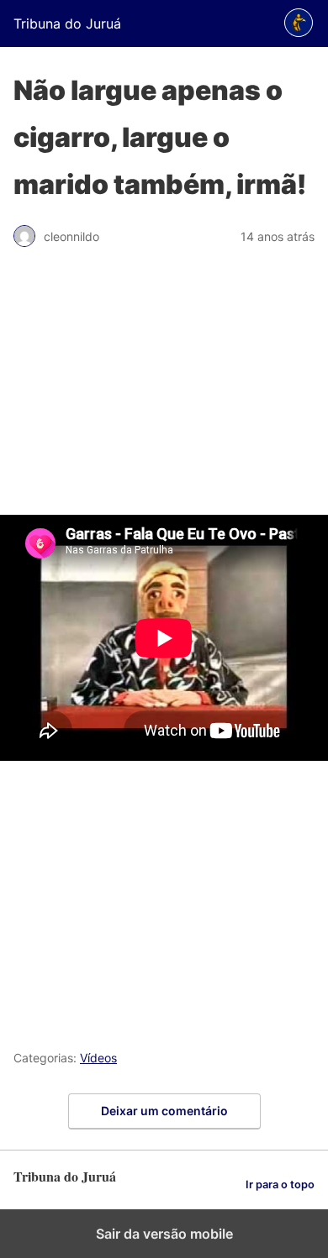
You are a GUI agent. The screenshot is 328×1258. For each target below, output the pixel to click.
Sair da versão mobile (164, 1233)
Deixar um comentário (164, 1110)
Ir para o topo (280, 1184)
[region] (164, 390)
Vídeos (98, 1058)
